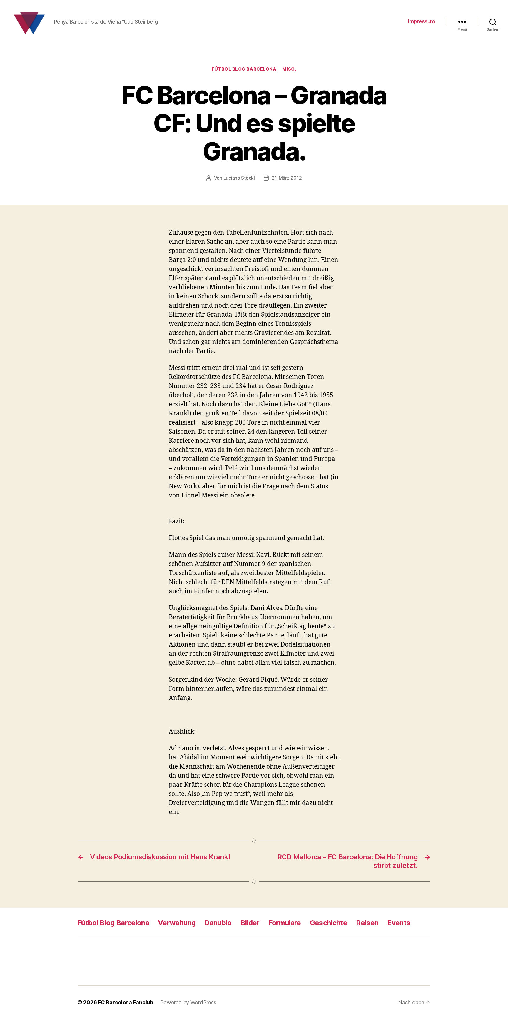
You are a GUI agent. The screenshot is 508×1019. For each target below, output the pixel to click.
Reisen (367, 922)
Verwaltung (176, 922)
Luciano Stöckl (239, 178)
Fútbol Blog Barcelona (244, 69)
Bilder (250, 922)
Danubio (217, 922)
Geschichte (328, 922)
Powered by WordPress (188, 1002)
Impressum (421, 21)
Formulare (284, 922)
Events (398, 922)
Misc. (289, 69)
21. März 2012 (287, 178)
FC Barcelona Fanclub (125, 1002)
